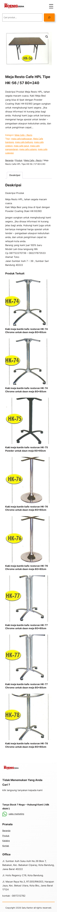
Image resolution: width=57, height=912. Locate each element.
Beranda (9, 160)
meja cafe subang (28, 149)
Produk (18, 160)
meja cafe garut (21, 146)
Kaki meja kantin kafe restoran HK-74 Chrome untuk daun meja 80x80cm (26, 390)
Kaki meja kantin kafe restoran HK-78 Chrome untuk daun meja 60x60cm (26, 745)
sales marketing (16, 814)
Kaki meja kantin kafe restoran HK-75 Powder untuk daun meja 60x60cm (26, 449)
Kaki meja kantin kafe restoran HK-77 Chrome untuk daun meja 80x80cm (26, 686)
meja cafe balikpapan (21, 138)
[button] (46, 36)
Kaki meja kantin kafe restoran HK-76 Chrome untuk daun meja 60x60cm (26, 508)
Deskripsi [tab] (14, 175)
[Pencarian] (49, 17)
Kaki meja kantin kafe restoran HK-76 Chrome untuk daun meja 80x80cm (26, 567)
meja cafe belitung (24, 142)
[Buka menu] (51, 6)
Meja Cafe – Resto (23, 135)
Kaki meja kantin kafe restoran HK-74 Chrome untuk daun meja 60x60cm (26, 331)
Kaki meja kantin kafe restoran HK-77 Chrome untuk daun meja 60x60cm (26, 627)
